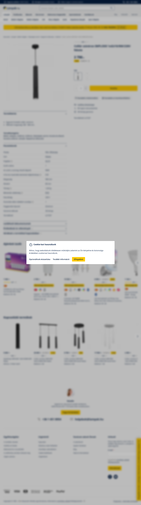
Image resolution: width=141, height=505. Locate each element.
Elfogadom (78, 259)
